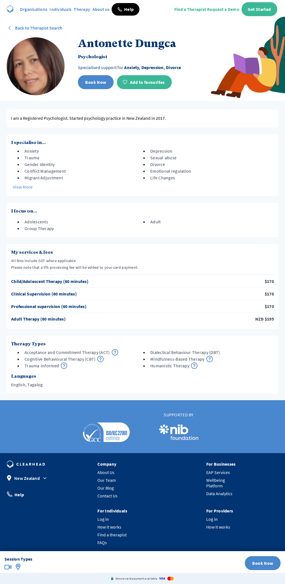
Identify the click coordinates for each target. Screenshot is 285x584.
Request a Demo (223, 9)
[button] (125, 9)
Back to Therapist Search (38, 28)
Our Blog (105, 488)
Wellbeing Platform (215, 482)
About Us (105, 472)
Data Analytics (219, 493)
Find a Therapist (190, 9)
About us (100, 9)
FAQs (102, 542)
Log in (103, 519)
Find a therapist (112, 534)
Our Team (106, 480)
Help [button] (19, 494)
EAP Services (218, 472)
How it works (109, 527)
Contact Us (107, 496)
